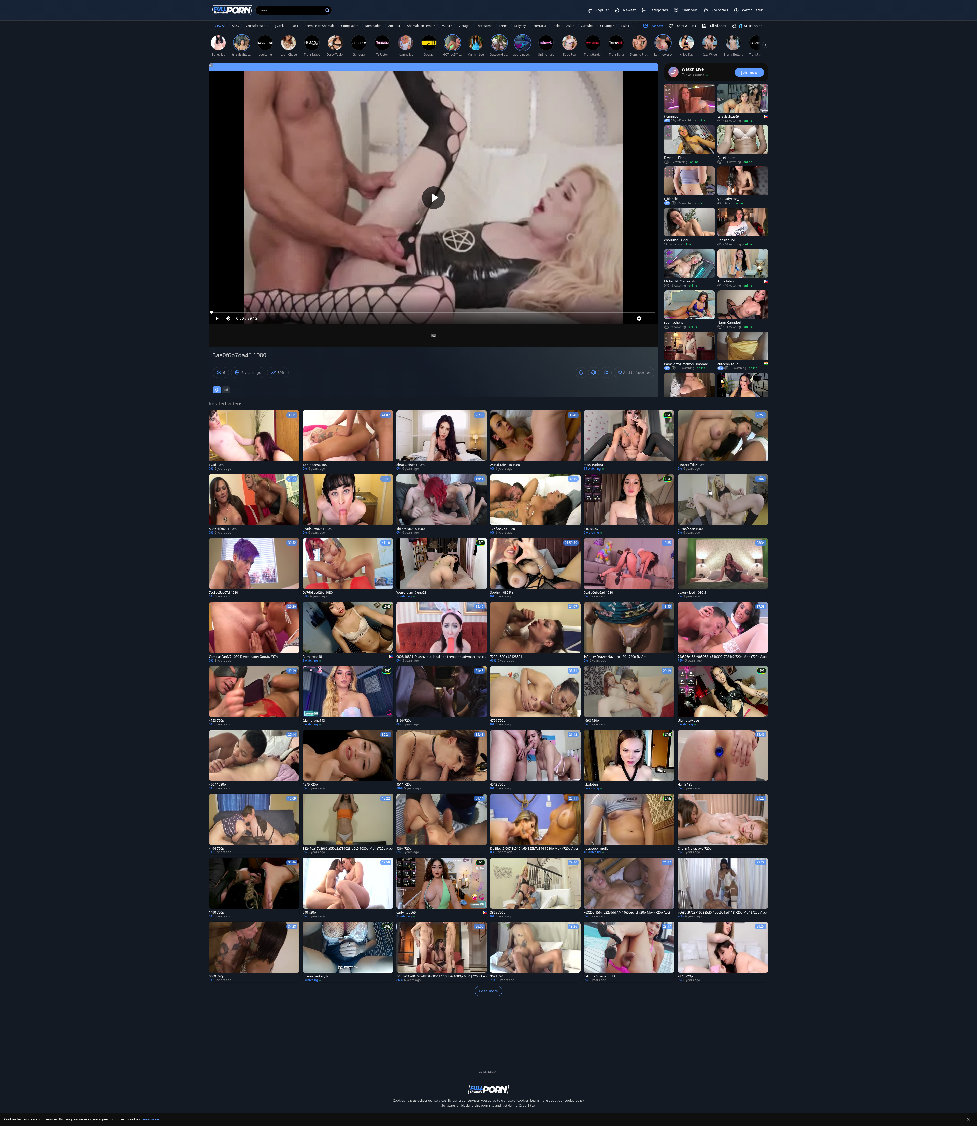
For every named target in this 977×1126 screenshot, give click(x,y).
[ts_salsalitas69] (742, 103)
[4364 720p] (441, 824)
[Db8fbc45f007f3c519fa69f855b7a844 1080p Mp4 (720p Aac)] (535, 824)
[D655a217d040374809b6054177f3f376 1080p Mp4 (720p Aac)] (441, 952)
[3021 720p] (535, 952)
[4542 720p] (535, 760)
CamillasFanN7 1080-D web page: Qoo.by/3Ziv (243, 656)
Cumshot (587, 26)
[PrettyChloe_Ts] (689, 392)
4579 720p (310, 784)
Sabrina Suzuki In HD (599, 976)
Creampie (607, 26)
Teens (503, 26)
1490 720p (216, 912)
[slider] (433, 312)
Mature (447, 26)
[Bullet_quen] (742, 144)
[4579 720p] (348, 760)
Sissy (235, 26)
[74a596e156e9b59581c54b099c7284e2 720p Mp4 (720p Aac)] (723, 632)
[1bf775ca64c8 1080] (441, 504)
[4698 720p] (629, 696)
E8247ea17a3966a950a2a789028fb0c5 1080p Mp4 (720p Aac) (348, 848)
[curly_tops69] (441, 888)
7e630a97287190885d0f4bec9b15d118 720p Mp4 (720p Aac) (722, 912)
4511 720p (404, 784)
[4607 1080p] (254, 760)
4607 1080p (217, 784)
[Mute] (228, 318)
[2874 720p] (723, 952)
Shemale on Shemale (320, 26)
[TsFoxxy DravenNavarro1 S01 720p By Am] (629, 632)
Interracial (539, 26)
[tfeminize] (689, 103)
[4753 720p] (254, 696)
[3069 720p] (254, 952)
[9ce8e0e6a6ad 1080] (629, 568)
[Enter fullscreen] (650, 318)
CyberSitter (527, 1105)
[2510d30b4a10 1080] (535, 440)
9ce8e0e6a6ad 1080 (598, 592)
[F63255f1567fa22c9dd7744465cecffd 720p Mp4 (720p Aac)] (629, 888)
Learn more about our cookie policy (557, 1100)
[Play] (433, 197)
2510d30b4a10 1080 (505, 464)
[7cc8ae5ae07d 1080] (254, 568)
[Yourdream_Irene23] (441, 568)
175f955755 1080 (502, 528)
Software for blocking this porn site (468, 1105)
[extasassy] (629, 504)
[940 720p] (348, 888)
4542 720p (497, 784)
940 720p (309, 912)
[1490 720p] (254, 888)
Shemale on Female (421, 26)
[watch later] (215, 416)
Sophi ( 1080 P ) (501, 592)
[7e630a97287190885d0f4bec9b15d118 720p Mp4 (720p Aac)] (723, 888)
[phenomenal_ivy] (742, 392)
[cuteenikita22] (742, 351)
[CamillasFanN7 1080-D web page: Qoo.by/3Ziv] (254, 632)
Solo (557, 26)
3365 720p (497, 912)
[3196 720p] (441, 696)
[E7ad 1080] (254, 440)
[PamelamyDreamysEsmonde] (689, 351)
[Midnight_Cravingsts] (689, 268)
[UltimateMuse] (723, 696)
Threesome (484, 26)
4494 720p (216, 848)
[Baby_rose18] (348, 632)
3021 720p (497, 976)
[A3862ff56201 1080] (254, 504)
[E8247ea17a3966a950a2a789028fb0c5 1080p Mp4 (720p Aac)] (348, 824)
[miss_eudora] (629, 440)
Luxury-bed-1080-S (692, 592)
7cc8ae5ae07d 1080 (223, 592)
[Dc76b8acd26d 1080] (348, 568)
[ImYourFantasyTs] (348, 952)
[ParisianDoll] (742, 227)
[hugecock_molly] (629, 824)
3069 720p (216, 976)
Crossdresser (255, 26)
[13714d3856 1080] (348, 440)
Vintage (464, 26)
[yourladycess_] (742, 185)
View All (219, 26)
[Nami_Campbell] (742, 309)
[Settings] (639, 318)
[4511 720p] (441, 760)
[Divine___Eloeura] (689, 144)
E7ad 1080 (216, 464)
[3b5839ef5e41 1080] (441, 440)
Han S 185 (685, 784)
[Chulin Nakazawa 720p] (723, 824)
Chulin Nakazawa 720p (695, 848)
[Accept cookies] (968, 1119)
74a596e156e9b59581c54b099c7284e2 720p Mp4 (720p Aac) (722, 656)
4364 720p (404, 848)
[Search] (327, 10)
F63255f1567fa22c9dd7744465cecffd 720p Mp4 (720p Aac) (627, 912)
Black (294, 26)
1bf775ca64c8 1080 (410, 528)
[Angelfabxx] (742, 268)
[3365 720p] (535, 888)
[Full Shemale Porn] (232, 10)
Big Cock (277, 26)
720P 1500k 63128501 (506, 656)
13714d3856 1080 (315, 464)
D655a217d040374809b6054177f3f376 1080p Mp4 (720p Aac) (441, 976)
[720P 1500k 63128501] (535, 632)
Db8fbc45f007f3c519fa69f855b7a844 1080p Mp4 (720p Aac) (534, 848)
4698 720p (591, 720)
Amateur (394, 26)
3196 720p (404, 720)
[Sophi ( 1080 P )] (535, 568)
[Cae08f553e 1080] (723, 504)
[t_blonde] (689, 185)
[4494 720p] (254, 824)
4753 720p (216, 720)
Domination (373, 26)
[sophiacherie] (689, 309)
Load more (488, 991)
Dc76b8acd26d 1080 (318, 592)
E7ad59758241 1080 (317, 528)
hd (226, 390)
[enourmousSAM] (689, 227)
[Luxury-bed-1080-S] (723, 568)
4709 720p (497, 720)
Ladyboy (520, 26)
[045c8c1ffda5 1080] (723, 440)
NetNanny (509, 1105)
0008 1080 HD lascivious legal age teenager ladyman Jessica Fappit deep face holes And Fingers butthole (440, 656)
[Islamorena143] (348, 696)
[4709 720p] (535, 696)
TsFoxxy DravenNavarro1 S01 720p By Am (615, 656)
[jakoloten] (629, 760)
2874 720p (685, 976)
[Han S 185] (723, 760)
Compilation (349, 26)
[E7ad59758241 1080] (348, 504)
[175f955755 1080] (535, 504)
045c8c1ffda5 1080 (691, 464)
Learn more (150, 1119)
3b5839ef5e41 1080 (410, 464)
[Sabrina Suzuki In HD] (629, 952)
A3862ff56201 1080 (223, 528)
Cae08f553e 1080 (690, 528)
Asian (570, 26)
